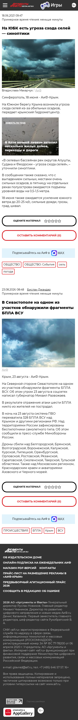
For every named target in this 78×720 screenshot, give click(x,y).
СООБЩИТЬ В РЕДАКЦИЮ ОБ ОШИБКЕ (31, 591)
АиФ (38, 90)
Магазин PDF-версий (19, 568)
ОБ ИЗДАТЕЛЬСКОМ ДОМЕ (22, 557)
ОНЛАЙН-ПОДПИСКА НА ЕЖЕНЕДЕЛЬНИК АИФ (37, 562)
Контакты (47, 568)
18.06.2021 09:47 (12, 15)
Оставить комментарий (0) (39, 235)
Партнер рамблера (36, 701)
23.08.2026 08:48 (13, 289)
